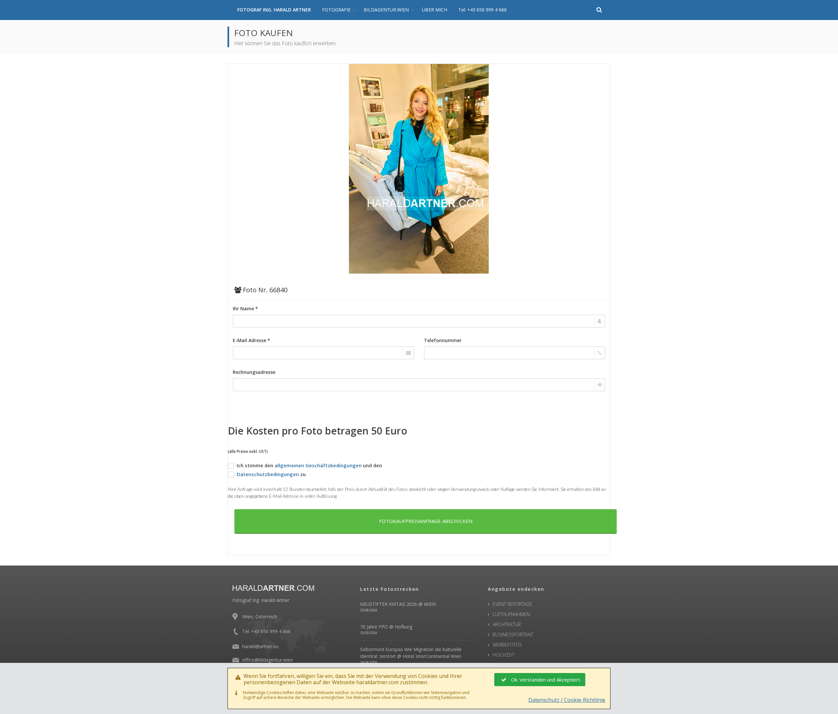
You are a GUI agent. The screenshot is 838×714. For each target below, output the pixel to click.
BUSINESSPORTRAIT (513, 634)
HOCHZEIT (504, 655)
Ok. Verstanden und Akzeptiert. (546, 679)
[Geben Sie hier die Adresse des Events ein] (419, 384)
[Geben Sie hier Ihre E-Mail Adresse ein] (323, 352)
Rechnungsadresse (254, 372)
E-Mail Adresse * (251, 340)
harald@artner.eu (260, 646)
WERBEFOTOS (507, 645)
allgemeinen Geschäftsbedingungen (318, 465)
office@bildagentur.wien (267, 660)
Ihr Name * (245, 308)
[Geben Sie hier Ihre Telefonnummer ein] (514, 352)
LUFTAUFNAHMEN (511, 614)
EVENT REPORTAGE (512, 604)
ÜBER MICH (434, 10)
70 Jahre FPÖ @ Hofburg (386, 627)
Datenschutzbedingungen (268, 474)
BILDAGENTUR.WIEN (386, 10)
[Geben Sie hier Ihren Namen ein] (419, 321)
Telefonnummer (443, 340)
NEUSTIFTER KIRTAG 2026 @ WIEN (398, 604)
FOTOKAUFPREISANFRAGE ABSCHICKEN (425, 521)
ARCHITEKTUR (507, 624)
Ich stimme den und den (309, 465)
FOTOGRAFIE (336, 10)
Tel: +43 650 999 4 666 (482, 10)
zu (271, 474)
